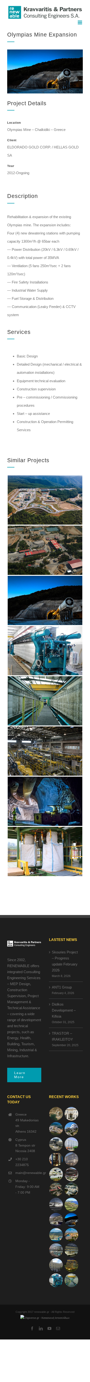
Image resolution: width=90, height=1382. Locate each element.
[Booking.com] (56, 1159)
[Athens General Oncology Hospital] (71, 1189)
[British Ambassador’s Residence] (71, 1113)
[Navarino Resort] (71, 1204)
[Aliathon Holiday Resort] (71, 1234)
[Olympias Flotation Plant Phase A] (56, 1189)
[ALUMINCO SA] (71, 1174)
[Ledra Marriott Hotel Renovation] (71, 1265)
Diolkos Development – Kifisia (64, 1010)
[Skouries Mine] (56, 1128)
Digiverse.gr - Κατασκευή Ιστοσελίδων (47, 1317)
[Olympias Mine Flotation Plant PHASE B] (56, 1280)
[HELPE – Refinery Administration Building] (56, 1174)
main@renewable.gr (28, 1173)
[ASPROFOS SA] (71, 1144)
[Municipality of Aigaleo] (56, 1144)
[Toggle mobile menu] (80, 22)
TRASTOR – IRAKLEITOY (62, 1036)
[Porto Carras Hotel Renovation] (56, 1234)
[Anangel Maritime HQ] (56, 1219)
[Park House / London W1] (56, 1250)
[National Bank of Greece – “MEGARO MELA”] (56, 1265)
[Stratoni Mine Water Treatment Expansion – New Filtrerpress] (71, 1280)
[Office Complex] (71, 1159)
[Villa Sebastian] (71, 1128)
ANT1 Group (62, 987)
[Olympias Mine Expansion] (71, 1219)
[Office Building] (71, 1250)
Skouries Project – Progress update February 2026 (65, 961)
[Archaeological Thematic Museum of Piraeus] (56, 1204)
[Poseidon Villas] (56, 1113)
